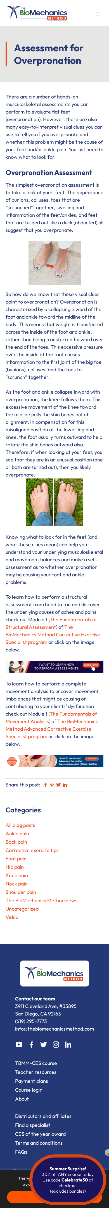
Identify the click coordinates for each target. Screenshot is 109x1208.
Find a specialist (32, 1125)
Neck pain (17, 883)
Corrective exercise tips (32, 850)
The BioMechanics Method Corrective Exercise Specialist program (53, 634)
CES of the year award (40, 1134)
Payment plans (31, 1081)
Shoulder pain (21, 892)
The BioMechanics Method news (41, 900)
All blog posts (20, 825)
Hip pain (15, 867)
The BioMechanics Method (38, 12)
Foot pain (16, 858)
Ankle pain (17, 833)
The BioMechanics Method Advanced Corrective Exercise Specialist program (52, 729)
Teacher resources (35, 1072)
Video (12, 917)
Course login (28, 1090)
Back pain (16, 842)
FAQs (21, 1152)
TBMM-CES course (36, 1063)
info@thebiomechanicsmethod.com (54, 1029)
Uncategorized (22, 909)
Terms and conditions (39, 1143)
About (22, 1099)
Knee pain (17, 875)
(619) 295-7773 (31, 1021)
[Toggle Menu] (100, 15)
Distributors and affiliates (43, 1116)
